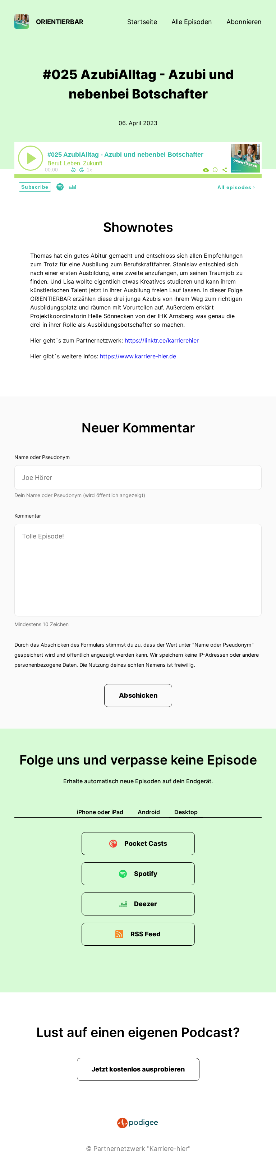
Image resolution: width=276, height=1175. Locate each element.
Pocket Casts (145, 843)
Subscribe (35, 187)
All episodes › (236, 187)
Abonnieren (244, 22)
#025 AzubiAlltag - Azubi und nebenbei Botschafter (125, 154)
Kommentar (27, 516)
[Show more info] (215, 170)
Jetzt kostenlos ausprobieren (138, 1069)
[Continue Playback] (30, 158)
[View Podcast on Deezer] (72, 186)
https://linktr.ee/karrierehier (162, 340)
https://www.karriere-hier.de (138, 356)
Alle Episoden (191, 22)
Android (149, 812)
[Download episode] (206, 170)
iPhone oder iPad (100, 812)
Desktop (186, 812)
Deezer (145, 904)
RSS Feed (145, 934)
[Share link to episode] (224, 170)
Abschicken (138, 695)
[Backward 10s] (73, 169)
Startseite (142, 22)
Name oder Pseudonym (42, 457)
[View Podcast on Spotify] (60, 186)
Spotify (145, 873)
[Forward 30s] (81, 169)
